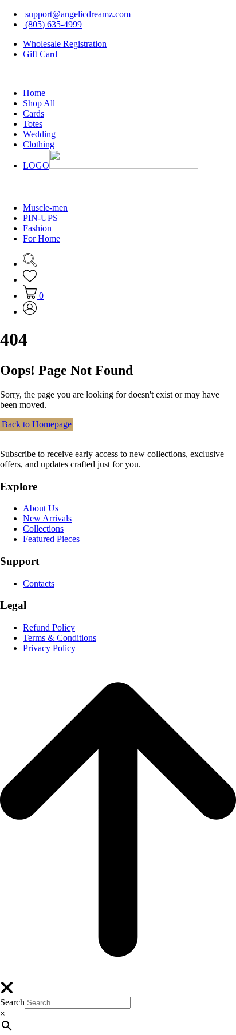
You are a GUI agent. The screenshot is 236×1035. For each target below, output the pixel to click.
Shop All (39, 103)
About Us (40, 508)
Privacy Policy (49, 648)
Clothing (38, 144)
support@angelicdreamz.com (77, 14)
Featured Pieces (51, 539)
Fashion (37, 228)
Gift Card (40, 54)
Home (34, 93)
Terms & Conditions (59, 638)
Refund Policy (49, 627)
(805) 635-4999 (52, 24)
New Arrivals (47, 518)
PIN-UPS (40, 218)
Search (12, 1002)
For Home (41, 238)
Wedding (39, 134)
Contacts (38, 583)
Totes (32, 124)
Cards (33, 113)
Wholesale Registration (65, 44)
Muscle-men (45, 207)
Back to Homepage (37, 424)
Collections (43, 528)
